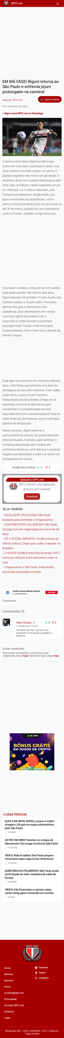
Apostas (8, 980)
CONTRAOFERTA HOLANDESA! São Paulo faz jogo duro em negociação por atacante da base (30, 529)
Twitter (42, 972)
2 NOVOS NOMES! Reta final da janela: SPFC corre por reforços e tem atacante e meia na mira (31, 557)
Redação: (12, 99)
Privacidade (10, 999)
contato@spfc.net (14, 992)
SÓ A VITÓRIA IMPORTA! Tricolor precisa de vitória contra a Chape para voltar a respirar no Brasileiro (31, 543)
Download (31, 496)
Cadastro (9, 1011)
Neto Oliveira (24, 622)
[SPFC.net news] (32, 592)
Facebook (43, 967)
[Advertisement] (32, 41)
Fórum (7, 986)
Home (7, 967)
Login (7, 1017)
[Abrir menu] (58, 3)
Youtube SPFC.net (14, 1005)
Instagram (44, 978)
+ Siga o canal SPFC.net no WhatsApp (22, 113)
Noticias (8, 974)
